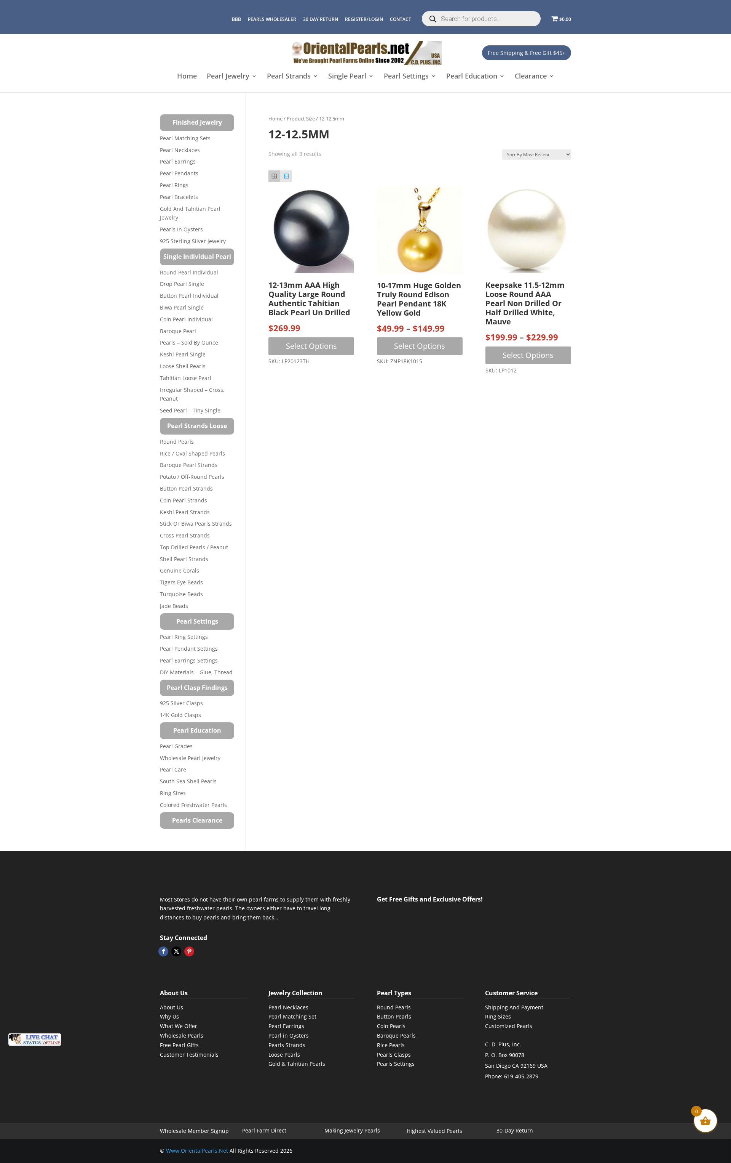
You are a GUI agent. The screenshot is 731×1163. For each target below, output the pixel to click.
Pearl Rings (174, 185)
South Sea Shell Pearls (188, 781)
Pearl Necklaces (180, 150)
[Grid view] (274, 176)
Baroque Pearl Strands (188, 464)
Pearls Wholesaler (272, 19)
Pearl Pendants (179, 173)
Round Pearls (177, 441)
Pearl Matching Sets (185, 138)
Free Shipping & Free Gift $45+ (526, 52)
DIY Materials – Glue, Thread (196, 672)
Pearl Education (471, 76)
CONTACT (400, 19)
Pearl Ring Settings (184, 636)
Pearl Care (173, 769)
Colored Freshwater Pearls (193, 804)
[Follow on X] (176, 951)
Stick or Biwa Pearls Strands (196, 523)
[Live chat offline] (35, 1040)
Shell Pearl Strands (184, 559)
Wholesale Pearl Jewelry (190, 758)
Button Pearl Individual (189, 295)
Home (187, 76)
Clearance (531, 76)
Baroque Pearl (178, 331)
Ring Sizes (173, 793)
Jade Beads (174, 606)
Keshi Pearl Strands (185, 512)
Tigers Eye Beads (181, 582)
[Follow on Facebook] (163, 951)
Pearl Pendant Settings (189, 648)
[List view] (286, 176)
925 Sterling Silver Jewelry (193, 241)
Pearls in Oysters (181, 229)
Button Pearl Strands (186, 488)
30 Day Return (320, 19)
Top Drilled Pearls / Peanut (194, 547)
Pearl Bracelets (179, 197)
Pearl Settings (406, 76)
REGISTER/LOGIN (364, 19)
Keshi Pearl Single (183, 354)
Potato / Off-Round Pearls (192, 476)
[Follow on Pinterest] (189, 951)
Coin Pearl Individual (186, 319)
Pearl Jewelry (228, 76)
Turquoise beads (181, 594)
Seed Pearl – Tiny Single (190, 410)
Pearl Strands (289, 76)
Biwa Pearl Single (182, 307)
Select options (311, 346)
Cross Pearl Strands (185, 535)
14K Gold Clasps (180, 715)
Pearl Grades (176, 746)
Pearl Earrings (178, 161)
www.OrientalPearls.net (197, 1150)
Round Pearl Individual (189, 272)
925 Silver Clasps (181, 703)
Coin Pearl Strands (183, 500)
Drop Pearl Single (182, 283)
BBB (236, 19)
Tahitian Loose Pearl (185, 378)
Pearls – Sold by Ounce (189, 342)
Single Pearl (347, 76)
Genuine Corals (179, 570)
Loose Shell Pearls (183, 366)
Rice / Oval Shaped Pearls (192, 453)
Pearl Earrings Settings (189, 660)
